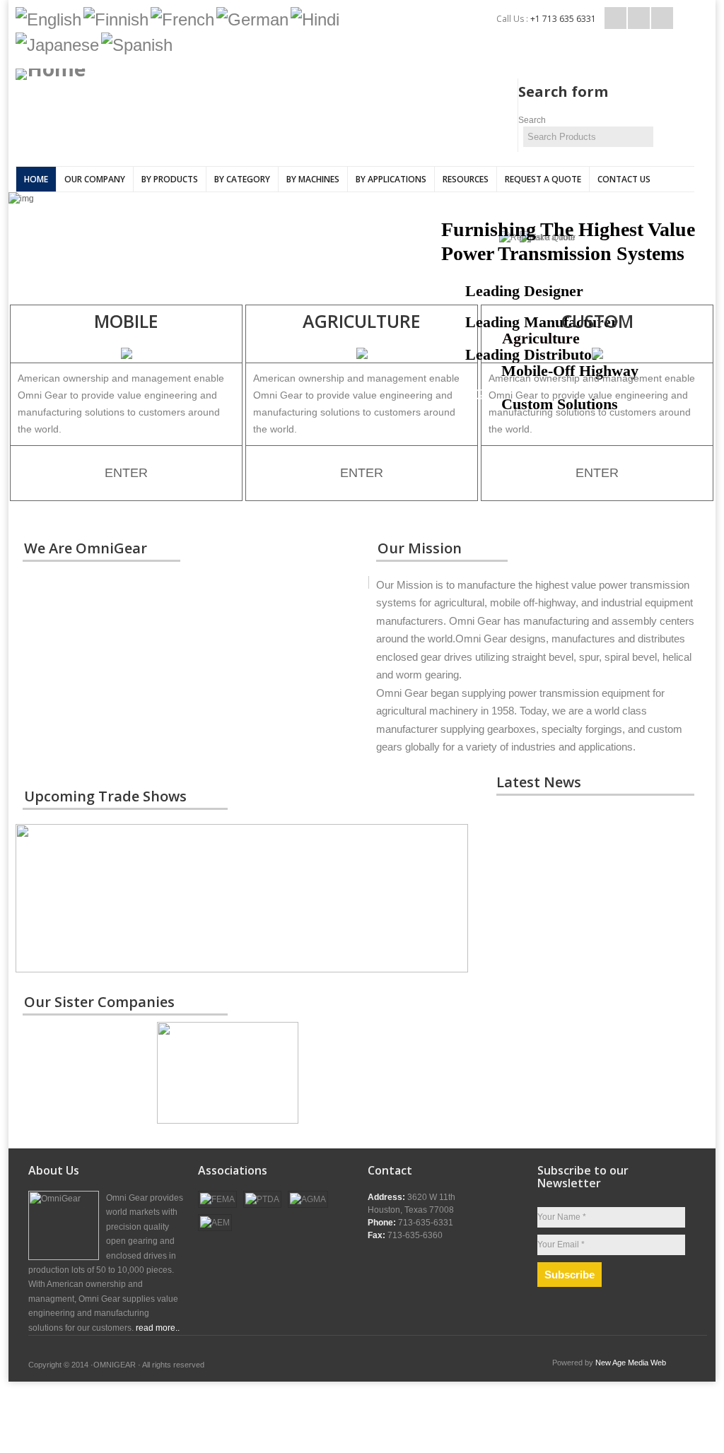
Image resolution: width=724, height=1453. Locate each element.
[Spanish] (137, 45)
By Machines (312, 179)
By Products (169, 179)
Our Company (94, 179)
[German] (252, 19)
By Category (242, 179)
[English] (48, 19)
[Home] (160, 74)
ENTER (126, 473)
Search (532, 120)
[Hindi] (315, 19)
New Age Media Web (630, 1362)
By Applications (391, 179)
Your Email (561, 1244)
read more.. (158, 1328)
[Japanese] (57, 45)
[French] (182, 19)
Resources (466, 179)
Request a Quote (543, 179)
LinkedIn (662, 18)
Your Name (561, 1217)
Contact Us (623, 179)
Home (36, 179)
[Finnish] (115, 19)
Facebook (639, 18)
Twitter (615, 18)
